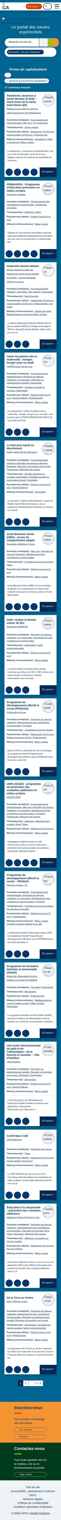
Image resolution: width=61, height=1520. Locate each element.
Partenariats (47, 292)
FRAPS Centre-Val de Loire (19, 366)
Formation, (40, 813)
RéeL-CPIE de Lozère (17, 1301)
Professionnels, (41, 303)
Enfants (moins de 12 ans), (20, 737)
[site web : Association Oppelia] (48, 189)
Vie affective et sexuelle (18, 909)
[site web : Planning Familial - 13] (48, 879)
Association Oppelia (16, 194)
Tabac (38, 212)
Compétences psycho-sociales (39, 730)
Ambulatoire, (41, 139)
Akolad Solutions (40, 1513)
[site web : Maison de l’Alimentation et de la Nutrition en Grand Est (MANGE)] (48, 971)
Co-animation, (24, 380)
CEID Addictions (14, 1139)
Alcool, (18, 824)
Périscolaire (40, 492)
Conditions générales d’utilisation (32, 1506)
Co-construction (40, 123)
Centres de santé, (43, 311)
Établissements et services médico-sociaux (27, 314)
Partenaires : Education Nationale (24, 52)
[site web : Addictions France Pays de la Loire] (48, 1212)
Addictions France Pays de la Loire (23, 1217)
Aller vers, (28, 123)
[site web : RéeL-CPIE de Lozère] (48, 1300)
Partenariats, (13, 469)
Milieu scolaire (27, 142)
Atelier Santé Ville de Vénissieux (22, 452)
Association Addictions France (21, 544)
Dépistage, (12, 466)
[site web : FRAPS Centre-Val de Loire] (48, 361)
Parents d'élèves (20, 487)
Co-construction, (26, 638)
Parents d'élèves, (20, 398)
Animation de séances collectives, (32, 463)
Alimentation (22, 390)
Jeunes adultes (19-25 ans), (20, 135)
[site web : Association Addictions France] (48, 539)
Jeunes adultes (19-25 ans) (20, 1161)
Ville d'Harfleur (13, 1062)
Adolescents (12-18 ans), (42, 131)
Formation (27, 725)
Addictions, (30, 212)
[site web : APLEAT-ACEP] (48, 788)
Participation (36, 1075)
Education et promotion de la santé (31, 1320)
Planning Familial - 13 (17, 885)
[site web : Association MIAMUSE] (48, 623)
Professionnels (41, 135)
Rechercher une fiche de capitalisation (21, 42)
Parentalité (32, 480)
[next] (31, 1383)
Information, (23, 292)
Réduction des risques (29, 469)
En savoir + (48, 171)
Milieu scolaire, (42, 921)
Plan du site (33, 1487)
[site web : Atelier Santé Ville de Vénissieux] (48, 449)
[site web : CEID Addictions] (48, 1138)
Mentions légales (33, 1499)
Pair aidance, (35, 292)
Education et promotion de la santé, (34, 466)
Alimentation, (22, 477)
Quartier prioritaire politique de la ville (24, 924)
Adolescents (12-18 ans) (42, 828)
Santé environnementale (34, 1328)
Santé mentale (31, 127)
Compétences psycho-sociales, (39, 562)
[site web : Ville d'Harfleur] (48, 1050)
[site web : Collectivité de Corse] (48, 707)
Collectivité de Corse (16, 712)
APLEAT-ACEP (14, 797)
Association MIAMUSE (17, 626)
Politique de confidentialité (32, 1503)
